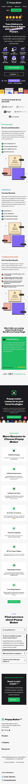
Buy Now (13, 699)
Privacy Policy (20, 762)
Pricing (24, 6)
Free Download (16, 10)
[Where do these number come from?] (2, 81)
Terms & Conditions (9, 762)
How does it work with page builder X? (11, 660)
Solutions (9, 6)
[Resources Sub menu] (21, 6)
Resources (17, 6)
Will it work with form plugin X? (12, 653)
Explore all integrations (14, 417)
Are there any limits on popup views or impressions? (12, 637)
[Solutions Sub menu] (13, 6)
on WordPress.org (19, 374)
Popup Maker (15, 2)
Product (4, 6)
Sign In (8, 10)
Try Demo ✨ (14, 74)
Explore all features (14, 601)
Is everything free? (9, 630)
